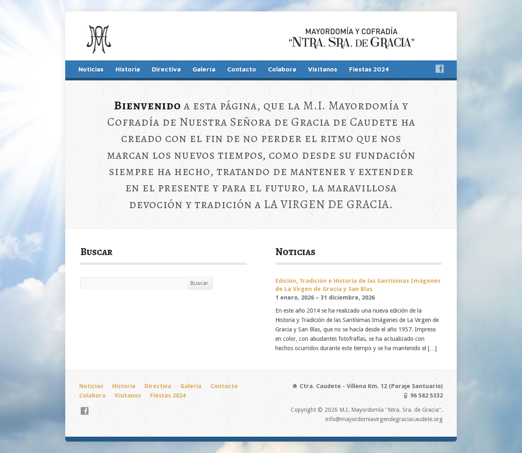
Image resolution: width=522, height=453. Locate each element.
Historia (127, 69)
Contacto (241, 69)
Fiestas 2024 (369, 69)
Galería (203, 69)
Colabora (282, 69)
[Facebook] (440, 68)
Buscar (199, 282)
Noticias (91, 69)
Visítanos (322, 69)
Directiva (166, 69)
